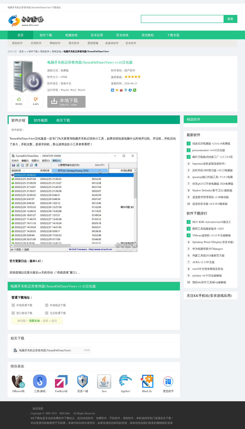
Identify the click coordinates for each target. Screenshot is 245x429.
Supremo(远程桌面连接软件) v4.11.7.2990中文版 (208, 164)
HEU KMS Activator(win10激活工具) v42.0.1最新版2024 (211, 222)
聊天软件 (74, 43)
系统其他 (56, 51)
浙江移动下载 (24, 313)
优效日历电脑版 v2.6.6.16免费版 (211, 143)
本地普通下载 (24, 305)
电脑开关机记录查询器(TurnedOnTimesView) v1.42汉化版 (45, 350)
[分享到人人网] (130, 90)
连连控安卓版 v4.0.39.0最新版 (210, 204)
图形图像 (93, 43)
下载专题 (173, 35)
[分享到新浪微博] (121, 90)
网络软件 (55, 43)
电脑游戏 (71, 35)
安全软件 (131, 43)
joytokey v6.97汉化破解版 (207, 275)
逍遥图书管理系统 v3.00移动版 (210, 197)
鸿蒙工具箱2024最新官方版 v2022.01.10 (208, 255)
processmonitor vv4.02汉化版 (208, 150)
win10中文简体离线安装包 (207, 269)
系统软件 (17, 43)
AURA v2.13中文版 (203, 262)
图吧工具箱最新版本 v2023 (208, 228)
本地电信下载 (58, 305)
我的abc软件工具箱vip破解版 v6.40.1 (209, 282)
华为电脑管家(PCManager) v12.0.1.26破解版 (207, 249)
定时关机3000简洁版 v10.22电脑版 (212, 170)
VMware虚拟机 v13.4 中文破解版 (211, 235)
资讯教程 (148, 35)
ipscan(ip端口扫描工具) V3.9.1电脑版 (212, 177)
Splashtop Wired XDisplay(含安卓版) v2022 (213, 242)
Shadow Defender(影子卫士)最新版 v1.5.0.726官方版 (212, 190)
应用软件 (36, 43)
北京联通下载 (58, 313)
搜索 (230, 18)
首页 (20, 35)
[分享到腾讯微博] (125, 90)
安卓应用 (97, 35)
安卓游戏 (122, 35)
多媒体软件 (112, 43)
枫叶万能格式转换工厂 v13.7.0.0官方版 (212, 157)
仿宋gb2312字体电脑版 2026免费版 (212, 183)
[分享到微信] (134, 90)
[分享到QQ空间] (117, 90)
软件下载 (46, 35)
